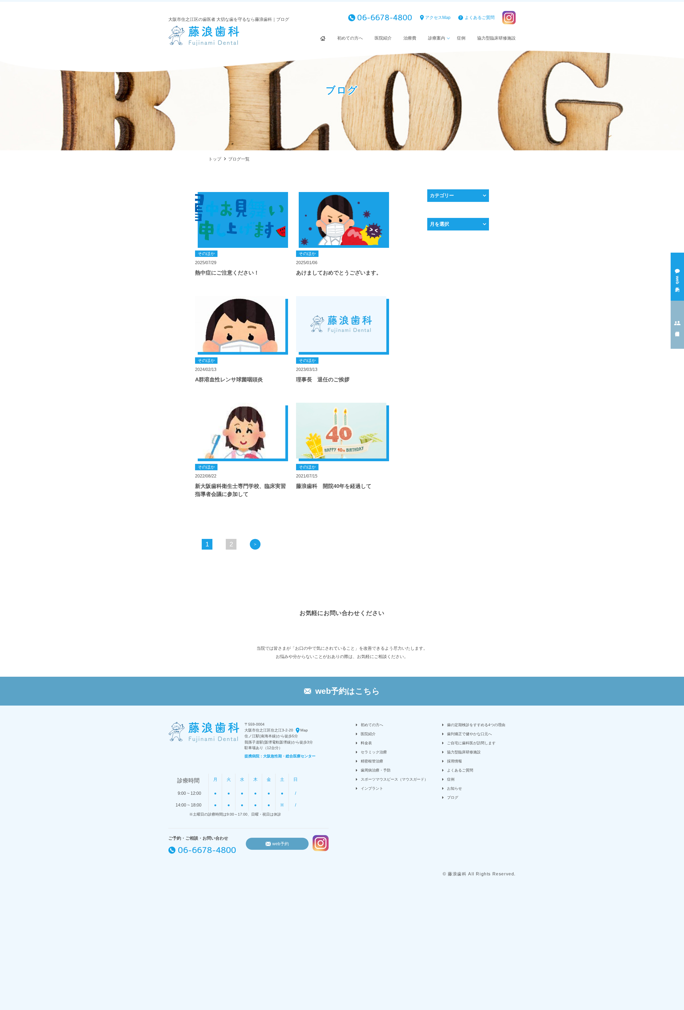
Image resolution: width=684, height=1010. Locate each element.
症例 (461, 38)
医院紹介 (383, 38)
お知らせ (454, 788)
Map (304, 730)
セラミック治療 (374, 752)
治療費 (409, 38)
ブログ (452, 797)
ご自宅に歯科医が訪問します (471, 743)
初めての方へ (350, 38)
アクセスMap (437, 17)
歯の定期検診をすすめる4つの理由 (476, 725)
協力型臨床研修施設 (496, 38)
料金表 (366, 743)
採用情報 (454, 761)
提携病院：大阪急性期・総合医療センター (280, 756)
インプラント (372, 788)
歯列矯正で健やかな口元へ (469, 734)
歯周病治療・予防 (376, 770)
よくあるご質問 (480, 17)
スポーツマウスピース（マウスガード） (394, 779)
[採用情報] (677, 325)
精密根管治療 (372, 761)
